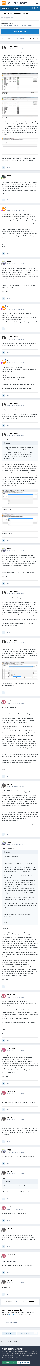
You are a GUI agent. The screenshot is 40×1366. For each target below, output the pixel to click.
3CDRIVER (11, 1048)
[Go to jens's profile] (4, 209)
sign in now (12, 1314)
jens (8, 208)
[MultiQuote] (3, 167)
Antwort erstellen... (11, 1322)
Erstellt (15, 49)
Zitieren (8, 167)
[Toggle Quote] (5, 443)
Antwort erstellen (20, 31)
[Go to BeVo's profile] (4, 177)
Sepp (9, 262)
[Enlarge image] (20, 83)
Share (9, 1333)
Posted (15, 178)
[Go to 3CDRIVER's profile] (4, 1050)
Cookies (21, 1351)
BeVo (9, 175)
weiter (32, 38)
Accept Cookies (9, 1363)
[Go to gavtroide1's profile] (4, 702)
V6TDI (9, 784)
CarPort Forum (16, 3)
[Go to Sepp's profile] (4, 263)
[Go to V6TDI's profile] (4, 785)
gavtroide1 (11, 701)
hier (6, 623)
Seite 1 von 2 (20, 38)
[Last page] (37, 38)
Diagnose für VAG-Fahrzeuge (24, 25)
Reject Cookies (23, 1363)
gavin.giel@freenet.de (9, 1261)
